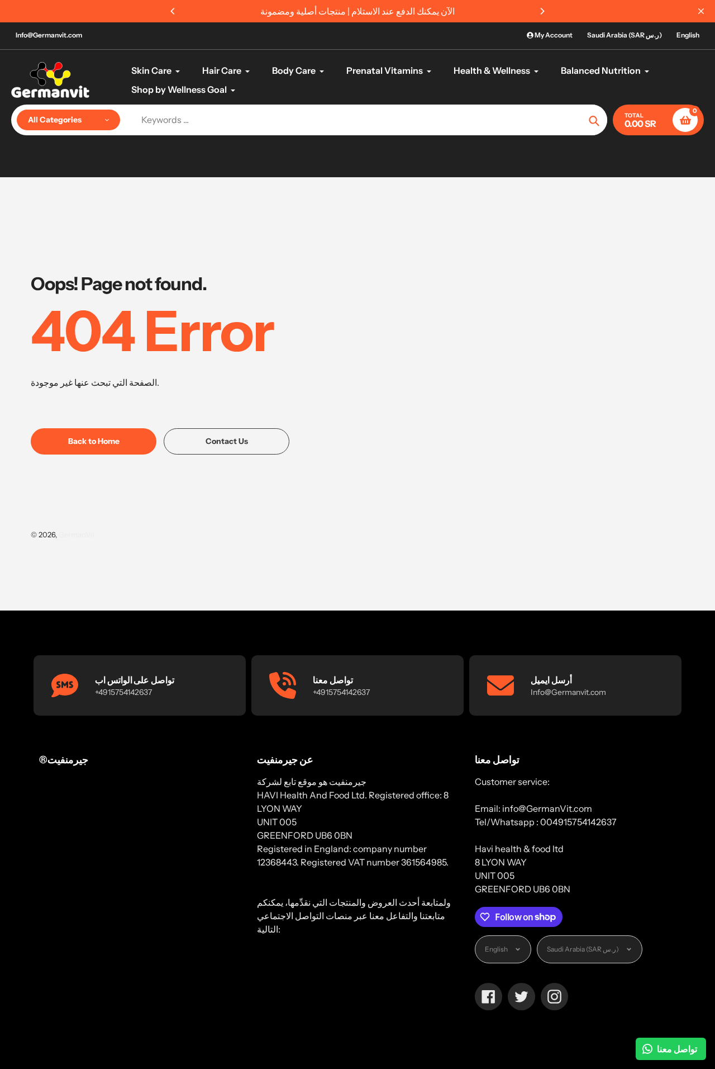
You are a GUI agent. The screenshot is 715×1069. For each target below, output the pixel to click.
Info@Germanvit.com (49, 35)
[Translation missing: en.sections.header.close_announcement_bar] (701, 11)
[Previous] (173, 11)
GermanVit (77, 534)
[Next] (541, 11)
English (687, 35)
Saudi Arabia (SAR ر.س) (624, 35)
